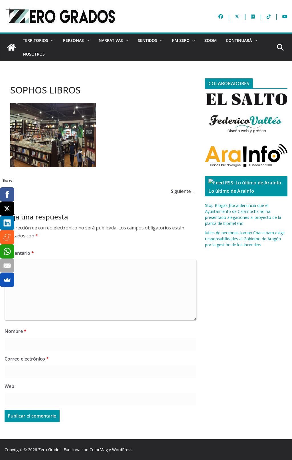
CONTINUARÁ (239, 40)
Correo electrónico (27, 359)
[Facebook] (7, 194)
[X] (7, 208)
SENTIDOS (147, 40)
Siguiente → (183, 191)
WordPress (122, 449)
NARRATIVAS (111, 40)
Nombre (16, 331)
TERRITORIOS (35, 40)
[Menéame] (7, 237)
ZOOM (210, 40)
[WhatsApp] (7, 251)
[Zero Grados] (11, 47)
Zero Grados (50, 449)
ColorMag (99, 449)
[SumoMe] (7, 280)
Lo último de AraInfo (231, 191)
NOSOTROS (34, 54)
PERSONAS (73, 40)
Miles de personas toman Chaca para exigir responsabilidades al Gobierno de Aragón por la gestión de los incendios (245, 238)
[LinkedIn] (7, 223)
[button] (51, 40)
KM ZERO (181, 40)
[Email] (7, 266)
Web (9, 386)
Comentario (19, 253)
